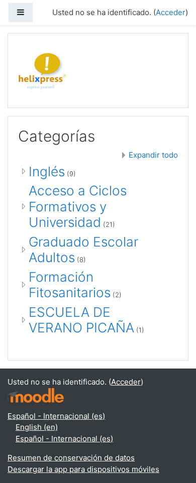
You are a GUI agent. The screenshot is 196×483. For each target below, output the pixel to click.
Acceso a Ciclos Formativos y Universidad (78, 206)
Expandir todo (153, 155)
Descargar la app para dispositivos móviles (83, 469)
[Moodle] (36, 394)
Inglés (47, 171)
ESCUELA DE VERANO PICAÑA (81, 320)
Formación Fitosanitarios (70, 285)
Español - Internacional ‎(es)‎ (56, 416)
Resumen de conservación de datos (71, 457)
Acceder (170, 12)
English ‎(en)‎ (37, 427)
